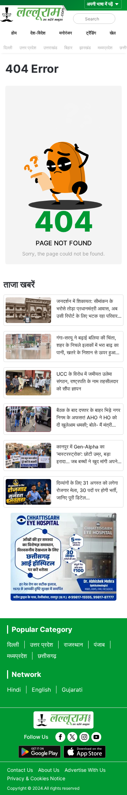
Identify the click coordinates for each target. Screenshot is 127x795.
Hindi (14, 689)
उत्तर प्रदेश (27, 47)
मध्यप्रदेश (105, 47)
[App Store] (85, 751)
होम (14, 32)
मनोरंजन (65, 32)
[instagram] (84, 737)
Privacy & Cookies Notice (36, 778)
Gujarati (72, 689)
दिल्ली (8, 47)
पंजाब (99, 644)
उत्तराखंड (50, 47)
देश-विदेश (38, 32)
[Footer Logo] (63, 720)
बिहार (68, 47)
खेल (113, 32)
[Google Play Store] (39, 751)
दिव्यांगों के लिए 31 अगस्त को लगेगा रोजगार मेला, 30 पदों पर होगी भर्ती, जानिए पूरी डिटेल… (87, 490)
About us (48, 770)
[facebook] (60, 737)
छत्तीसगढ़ (47, 655)
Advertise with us (85, 770)
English (41, 689)
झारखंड (85, 47)
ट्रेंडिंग (91, 32)
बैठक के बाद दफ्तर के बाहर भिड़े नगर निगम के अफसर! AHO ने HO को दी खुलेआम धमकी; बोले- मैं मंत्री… (88, 417)
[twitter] (72, 737)
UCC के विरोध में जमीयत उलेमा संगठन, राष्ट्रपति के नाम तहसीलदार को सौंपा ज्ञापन (87, 381)
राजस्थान (73, 644)
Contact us (20, 770)
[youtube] (96, 737)
